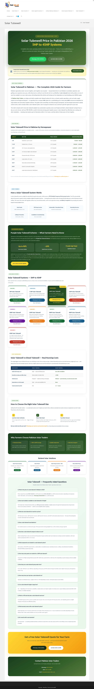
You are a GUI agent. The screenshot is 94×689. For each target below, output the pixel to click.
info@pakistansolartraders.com (48, 672)
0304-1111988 (48, 669)
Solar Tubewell (86, 22)
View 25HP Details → (37, 323)
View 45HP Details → (17, 344)
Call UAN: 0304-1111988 (56, 59)
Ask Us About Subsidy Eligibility (19, 263)
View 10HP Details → (57, 302)
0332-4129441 (50, 667)
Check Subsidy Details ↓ (77, 70)
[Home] (81, 22)
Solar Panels (37, 463)
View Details (17, 470)
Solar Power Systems (17, 463)
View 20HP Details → (17, 323)
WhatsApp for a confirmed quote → (61, 176)
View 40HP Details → (77, 323)
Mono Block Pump (77, 463)
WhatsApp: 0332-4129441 (38, 59)
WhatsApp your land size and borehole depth (36, 426)
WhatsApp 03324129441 (39, 495)
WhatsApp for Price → (17, 300)
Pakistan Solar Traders (17, 98)
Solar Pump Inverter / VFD (56, 463)
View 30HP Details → (57, 323)
